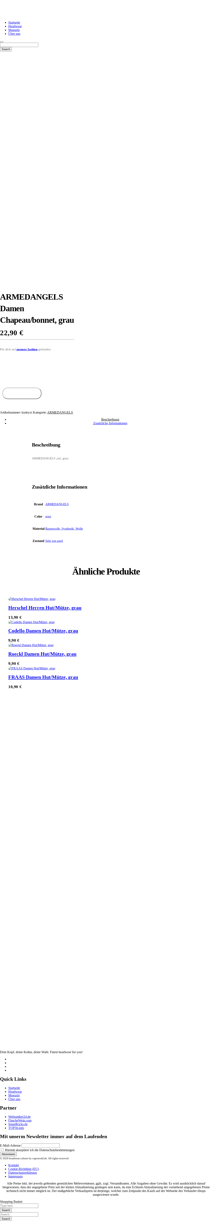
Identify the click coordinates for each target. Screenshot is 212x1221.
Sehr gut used (54, 540)
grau (48, 516)
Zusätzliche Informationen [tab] (110, 423)
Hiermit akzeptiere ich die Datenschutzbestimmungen (39, 1150)
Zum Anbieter (21, 393)
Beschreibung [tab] (110, 419)
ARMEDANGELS (60, 412)
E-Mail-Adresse (10, 1145)
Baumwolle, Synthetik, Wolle (64, 528)
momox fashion (26, 349)
